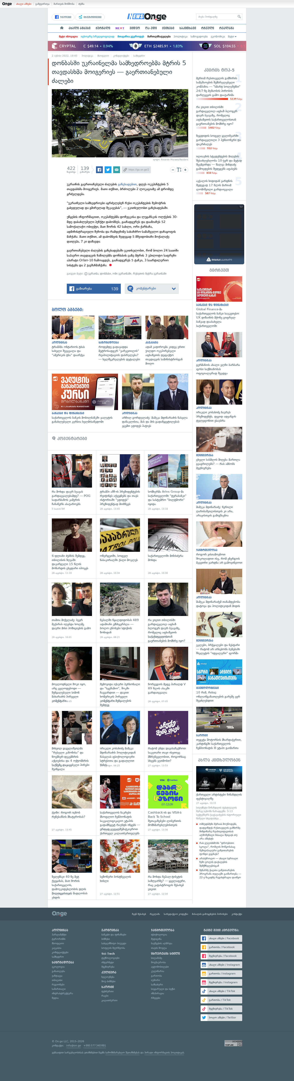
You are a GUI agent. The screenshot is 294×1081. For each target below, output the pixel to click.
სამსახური (157, 984)
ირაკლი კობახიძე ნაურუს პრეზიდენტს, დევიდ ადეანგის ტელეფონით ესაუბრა (219, 401)
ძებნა (81, 3)
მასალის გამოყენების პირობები (210, 914)
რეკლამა (226, 28)
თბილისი (57, 980)
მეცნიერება (107, 966)
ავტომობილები (160, 966)
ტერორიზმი (58, 938)
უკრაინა (92, 273)
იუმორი (155, 980)
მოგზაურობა (158, 962)
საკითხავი (187, 28)
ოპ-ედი (151, 28)
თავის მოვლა (159, 947)
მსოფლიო (103, 55)
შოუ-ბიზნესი (108, 981)
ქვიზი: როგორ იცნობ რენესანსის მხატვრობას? (72, 803)
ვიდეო (135, 28)
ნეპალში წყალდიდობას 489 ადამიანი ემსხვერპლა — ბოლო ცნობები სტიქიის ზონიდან (120, 611)
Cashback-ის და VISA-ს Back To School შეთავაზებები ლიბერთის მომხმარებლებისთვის (168, 803)
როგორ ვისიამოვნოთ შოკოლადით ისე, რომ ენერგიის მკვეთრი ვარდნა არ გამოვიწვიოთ (219, 543)
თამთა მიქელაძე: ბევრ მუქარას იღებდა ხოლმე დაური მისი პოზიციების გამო (72, 611)
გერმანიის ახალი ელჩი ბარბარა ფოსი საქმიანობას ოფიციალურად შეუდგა (219, 353)
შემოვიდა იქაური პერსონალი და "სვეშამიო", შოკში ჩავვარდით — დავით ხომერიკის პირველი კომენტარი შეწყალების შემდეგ (120, 675)
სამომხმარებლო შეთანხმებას (122, 1052)
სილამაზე (156, 957)
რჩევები (155, 997)
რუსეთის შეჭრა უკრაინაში (150, 273)
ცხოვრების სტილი (165, 953)
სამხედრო (139, 55)
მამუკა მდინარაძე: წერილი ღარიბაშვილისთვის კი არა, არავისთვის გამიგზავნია (219, 495)
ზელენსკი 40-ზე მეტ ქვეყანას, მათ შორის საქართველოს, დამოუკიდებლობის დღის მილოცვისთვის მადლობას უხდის (72, 867)
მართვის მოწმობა (64, 3)
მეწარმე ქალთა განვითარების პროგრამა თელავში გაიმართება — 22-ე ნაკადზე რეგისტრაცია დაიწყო (220, 874)
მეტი (231, 36)
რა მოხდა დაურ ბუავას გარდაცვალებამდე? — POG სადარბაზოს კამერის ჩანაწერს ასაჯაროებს (72, 482)
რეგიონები (58, 984)
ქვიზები (168, 28)
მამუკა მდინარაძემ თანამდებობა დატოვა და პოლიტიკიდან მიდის (219, 588)
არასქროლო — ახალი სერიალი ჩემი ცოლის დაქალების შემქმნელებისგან (218, 862)
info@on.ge (73, 1045)
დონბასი (105, 273)
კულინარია (157, 971)
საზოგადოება (199, 36)
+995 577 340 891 (94, 1045)
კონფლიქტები (121, 55)
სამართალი (59, 988)
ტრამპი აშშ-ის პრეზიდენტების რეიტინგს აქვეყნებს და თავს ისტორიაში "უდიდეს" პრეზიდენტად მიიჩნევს (120, 482)
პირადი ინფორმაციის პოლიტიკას (164, 1052)
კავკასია (56, 947)
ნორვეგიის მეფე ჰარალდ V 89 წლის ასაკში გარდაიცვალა (168, 675)
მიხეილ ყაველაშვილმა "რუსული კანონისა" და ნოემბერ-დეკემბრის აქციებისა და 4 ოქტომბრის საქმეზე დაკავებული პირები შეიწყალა (72, 739)
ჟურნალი (103, 28)
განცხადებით (127, 184)
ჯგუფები (65, 17)
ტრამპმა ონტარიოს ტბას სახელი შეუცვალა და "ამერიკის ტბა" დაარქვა (75, 336)
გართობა (156, 975)
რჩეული (207, 28)
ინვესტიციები (92, 17)
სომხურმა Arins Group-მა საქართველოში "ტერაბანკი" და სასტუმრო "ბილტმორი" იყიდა (168, 482)
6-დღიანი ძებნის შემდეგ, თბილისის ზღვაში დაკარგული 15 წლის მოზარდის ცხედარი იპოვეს (72, 546)
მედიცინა (156, 938)
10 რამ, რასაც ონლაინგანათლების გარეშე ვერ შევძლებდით (219, 681)
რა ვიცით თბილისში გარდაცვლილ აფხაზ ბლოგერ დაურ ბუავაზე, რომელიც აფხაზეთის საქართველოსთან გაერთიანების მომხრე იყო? (168, 611)
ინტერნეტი (107, 962)
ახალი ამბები (23, 3)
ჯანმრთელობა (162, 930)
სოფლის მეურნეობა (113, 947)
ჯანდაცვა (57, 975)
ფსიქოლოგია (159, 934)
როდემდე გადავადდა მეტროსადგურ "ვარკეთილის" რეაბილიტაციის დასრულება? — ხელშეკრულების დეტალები (122, 338)
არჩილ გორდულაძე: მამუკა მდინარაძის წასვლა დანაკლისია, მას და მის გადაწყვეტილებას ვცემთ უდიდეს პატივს (157, 401)
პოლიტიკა (180, 36)
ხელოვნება (107, 976)
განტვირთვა (42, 3)
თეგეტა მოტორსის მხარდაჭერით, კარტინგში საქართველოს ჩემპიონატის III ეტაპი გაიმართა (219, 728)
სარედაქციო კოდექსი (176, 914)
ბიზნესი (105, 938)
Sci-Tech (108, 953)
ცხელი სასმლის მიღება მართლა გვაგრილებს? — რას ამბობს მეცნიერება (219, 448)
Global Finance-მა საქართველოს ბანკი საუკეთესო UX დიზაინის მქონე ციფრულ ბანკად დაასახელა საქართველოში (219, 302)
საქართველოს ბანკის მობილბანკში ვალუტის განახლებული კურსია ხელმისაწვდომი (87, 399)
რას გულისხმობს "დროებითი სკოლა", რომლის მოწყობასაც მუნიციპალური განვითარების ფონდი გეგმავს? (217, 848)
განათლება (58, 971)
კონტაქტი (237, 914)
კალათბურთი (109, 1000)
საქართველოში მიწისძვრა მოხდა (168, 546)
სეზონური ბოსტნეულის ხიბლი (120, 867)
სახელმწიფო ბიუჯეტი (113, 943)
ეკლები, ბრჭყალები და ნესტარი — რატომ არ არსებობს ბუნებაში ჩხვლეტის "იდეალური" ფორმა (219, 633)
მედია (55, 997)
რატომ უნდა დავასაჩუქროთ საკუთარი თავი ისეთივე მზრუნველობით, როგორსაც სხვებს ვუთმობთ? (168, 739)
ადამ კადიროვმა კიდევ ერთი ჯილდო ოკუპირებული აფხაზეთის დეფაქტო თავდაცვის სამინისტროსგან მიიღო (168, 341)
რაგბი (104, 995)
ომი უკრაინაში (122, 273)
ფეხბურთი (107, 991)
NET (119, 28)
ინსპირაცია (157, 993)
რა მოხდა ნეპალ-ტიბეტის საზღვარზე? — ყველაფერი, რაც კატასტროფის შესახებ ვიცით (168, 867)
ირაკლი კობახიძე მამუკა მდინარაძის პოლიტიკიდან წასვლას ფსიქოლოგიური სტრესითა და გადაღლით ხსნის (120, 739)
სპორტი (107, 987)
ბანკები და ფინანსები (113, 934)
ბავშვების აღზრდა (161, 943)
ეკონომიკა (218, 36)
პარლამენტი (59, 934)
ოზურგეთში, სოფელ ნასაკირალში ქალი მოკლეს (120, 546)
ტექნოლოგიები (110, 957)
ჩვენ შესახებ (139, 914)
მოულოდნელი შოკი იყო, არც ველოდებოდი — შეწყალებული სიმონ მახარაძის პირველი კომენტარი (72, 675)
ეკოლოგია (58, 966)
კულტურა (108, 972)
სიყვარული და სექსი (163, 988)
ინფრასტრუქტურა (62, 993)
